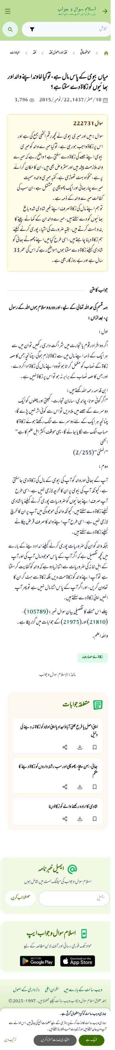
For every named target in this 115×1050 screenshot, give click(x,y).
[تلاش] (10, 29)
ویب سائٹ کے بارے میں (83, 990)
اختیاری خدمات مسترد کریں (55, 1040)
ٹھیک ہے (91, 1040)
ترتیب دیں (10, 1040)
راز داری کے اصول (26, 990)
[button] (94, 747)
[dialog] (55, 1029)
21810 (97, 623)
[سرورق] (106, 53)
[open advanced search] (32, 29)
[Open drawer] (7, 11)
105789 (36, 612)
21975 (71, 623)
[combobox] (72, 29)
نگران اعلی (52, 990)
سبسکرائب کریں (20, 898)
